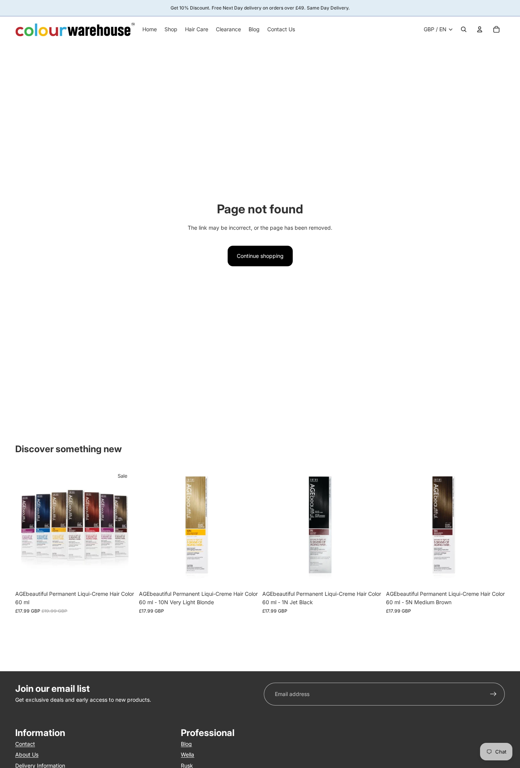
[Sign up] (493, 694)
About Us (26, 754)
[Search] (463, 29)
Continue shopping (260, 256)
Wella (187, 754)
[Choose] (122, 575)
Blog (186, 744)
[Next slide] (123, 527)
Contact (25, 744)
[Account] (479, 29)
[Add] (246, 575)
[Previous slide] (26, 527)
